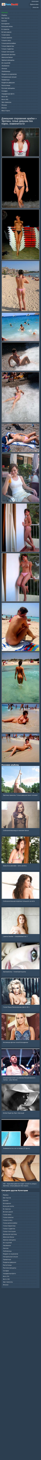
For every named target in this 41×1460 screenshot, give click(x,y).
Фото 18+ (6, 1276)
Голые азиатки (8, 1217)
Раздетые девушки (9, 1262)
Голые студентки (9, 1228)
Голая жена (7, 1214)
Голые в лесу (7, 1220)
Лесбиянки (7, 1245)
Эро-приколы (8, 1282)
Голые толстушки (9, 1231)
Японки (5, 1284)
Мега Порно (5, 110)
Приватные (7, 1259)
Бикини (5, 1200)
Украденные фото (9, 1273)
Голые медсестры (9, 1226)
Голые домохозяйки (10, 1223)
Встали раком (8, 1212)
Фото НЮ (6, 1279)
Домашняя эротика (10, 1234)
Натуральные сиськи (10, 1256)
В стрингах (7, 1209)
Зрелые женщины (9, 1240)
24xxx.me (35, 7)
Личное (5, 1248)
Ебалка (4, 108)
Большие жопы (8, 1206)
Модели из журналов (10, 1254)
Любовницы (7, 1251)
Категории (35, 1)
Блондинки (7, 1203)
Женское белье (8, 1237)
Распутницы (7, 1265)
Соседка (6, 1270)
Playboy (5, 1195)
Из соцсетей (7, 1242)
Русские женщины (9, 1268)
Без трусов (7, 1197)
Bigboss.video (34, 4)
